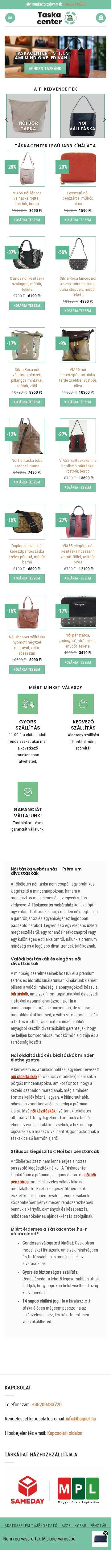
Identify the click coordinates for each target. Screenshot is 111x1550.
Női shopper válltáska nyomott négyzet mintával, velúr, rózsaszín (27, 645)
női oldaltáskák (24, 1076)
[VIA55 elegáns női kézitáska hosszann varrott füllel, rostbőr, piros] (78, 521)
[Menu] (10, 18)
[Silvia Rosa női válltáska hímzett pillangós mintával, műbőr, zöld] (27, 345)
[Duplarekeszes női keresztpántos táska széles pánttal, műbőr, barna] (27, 521)
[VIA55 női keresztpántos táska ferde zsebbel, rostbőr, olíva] (78, 345)
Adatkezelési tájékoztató (31, 1526)
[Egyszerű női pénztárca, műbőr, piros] (78, 168)
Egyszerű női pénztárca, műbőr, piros (78, 198)
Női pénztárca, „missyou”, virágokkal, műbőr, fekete (78, 640)
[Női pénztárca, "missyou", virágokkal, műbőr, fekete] (78, 612)
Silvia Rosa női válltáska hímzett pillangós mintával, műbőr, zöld (27, 377)
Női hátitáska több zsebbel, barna (27, 463)
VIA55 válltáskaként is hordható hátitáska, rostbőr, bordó (78, 465)
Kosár (80, 1526)
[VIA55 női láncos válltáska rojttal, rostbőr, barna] (27, 168)
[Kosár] (101, 18)
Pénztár (98, 1526)
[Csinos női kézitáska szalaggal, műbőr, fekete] (27, 254)
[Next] (104, 120)
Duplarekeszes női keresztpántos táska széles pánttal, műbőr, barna (27, 553)
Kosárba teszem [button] (27, 220)
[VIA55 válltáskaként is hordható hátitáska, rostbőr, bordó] (78, 436)
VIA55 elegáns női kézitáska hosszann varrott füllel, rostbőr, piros (78, 553)
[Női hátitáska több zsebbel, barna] (27, 436)
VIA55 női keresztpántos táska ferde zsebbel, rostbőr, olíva (78, 377)
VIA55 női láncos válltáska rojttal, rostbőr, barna (27, 198)
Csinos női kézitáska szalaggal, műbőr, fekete (27, 283)
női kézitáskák (43, 1110)
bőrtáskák (19, 993)
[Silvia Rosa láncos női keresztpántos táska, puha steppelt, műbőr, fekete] (78, 254)
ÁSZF (66, 1526)
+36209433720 (74, 4)
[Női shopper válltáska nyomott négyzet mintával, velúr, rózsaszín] (27, 612)
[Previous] (7, 120)
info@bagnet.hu (81, 1419)
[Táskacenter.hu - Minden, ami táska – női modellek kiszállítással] (55, 17)
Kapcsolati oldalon (64, 1433)
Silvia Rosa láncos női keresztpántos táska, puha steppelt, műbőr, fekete (78, 286)
